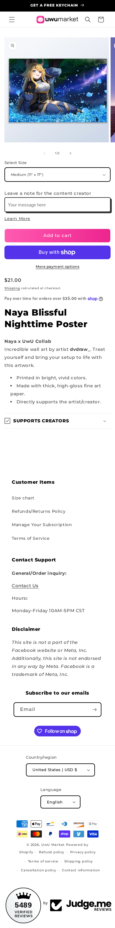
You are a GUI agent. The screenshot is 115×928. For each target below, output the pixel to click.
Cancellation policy (38, 870)
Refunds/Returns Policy (38, 511)
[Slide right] (70, 153)
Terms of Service (31, 538)
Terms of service (43, 861)
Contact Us (25, 585)
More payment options (57, 266)
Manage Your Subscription (42, 524)
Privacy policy (83, 852)
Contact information (81, 870)
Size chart (23, 498)
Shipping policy (78, 861)
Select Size (15, 162)
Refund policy (51, 852)
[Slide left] (44, 153)
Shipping (12, 288)
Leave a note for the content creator (47, 193)
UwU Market (53, 845)
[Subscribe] (94, 709)
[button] (11, 19)
